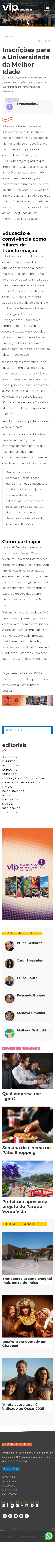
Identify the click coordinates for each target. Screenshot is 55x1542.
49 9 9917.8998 (14, 1461)
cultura (9, 756)
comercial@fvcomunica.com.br (27, 1452)
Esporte (9, 774)
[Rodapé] (27, 700)
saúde (7, 803)
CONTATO (10, 1494)
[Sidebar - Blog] (27, 874)
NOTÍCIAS (10, 1489)
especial (10, 769)
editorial (11, 765)
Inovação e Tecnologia (23, 778)
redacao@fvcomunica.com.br (26, 1456)
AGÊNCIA (9, 1481)
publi (7, 795)
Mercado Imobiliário (21, 782)
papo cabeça (13, 791)
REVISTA (9, 1477)
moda (7, 786)
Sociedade (11, 808)
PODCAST (10, 1485)
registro (10, 799)
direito (9, 761)
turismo (9, 812)
